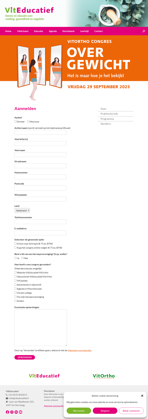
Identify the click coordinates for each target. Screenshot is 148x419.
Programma (107, 118)
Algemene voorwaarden (54, 406)
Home (8, 31)
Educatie (38, 31)
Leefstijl (84, 31)
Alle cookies (79, 410)
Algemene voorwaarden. (80, 350)
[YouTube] (20, 413)
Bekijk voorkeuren (131, 410)
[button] (142, 395)
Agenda (53, 31)
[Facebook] (7, 413)
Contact (98, 31)
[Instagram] (12, 413)
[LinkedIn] (16, 413)
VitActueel (22, 31)
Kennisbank (68, 31)
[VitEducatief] (74, 13)
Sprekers (106, 123)
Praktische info (109, 113)
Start (103, 108)
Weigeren (105, 410)
